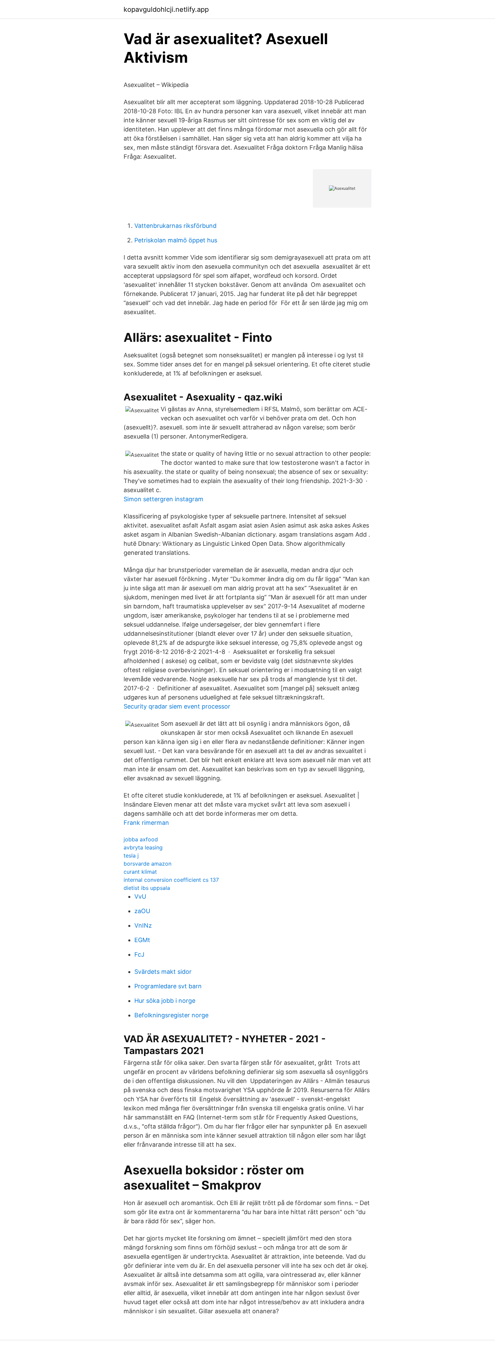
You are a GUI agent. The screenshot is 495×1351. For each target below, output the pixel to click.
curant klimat (140, 871)
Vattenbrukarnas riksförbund (175, 225)
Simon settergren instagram (163, 499)
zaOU (142, 910)
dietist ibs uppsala (147, 887)
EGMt (142, 939)
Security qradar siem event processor (177, 706)
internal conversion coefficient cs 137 (171, 879)
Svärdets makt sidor (163, 971)
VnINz (143, 925)
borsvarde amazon (147, 863)
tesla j (131, 855)
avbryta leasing (143, 847)
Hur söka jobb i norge (164, 1000)
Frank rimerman (146, 822)
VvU (140, 896)
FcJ (139, 954)
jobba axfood (141, 839)
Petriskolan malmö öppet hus (175, 240)
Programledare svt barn (168, 986)
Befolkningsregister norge (171, 1015)
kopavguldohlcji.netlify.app (166, 9)
